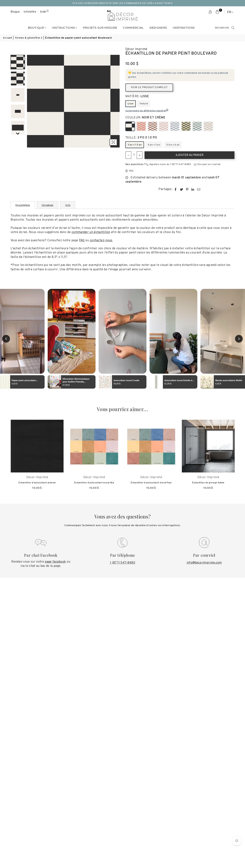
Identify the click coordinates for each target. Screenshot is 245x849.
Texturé (144, 103)
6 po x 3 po (154, 144)
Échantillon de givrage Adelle (208, 482)
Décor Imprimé (136, 49)
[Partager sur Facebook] (175, 189)
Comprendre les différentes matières (145, 110)
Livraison (47, 205)
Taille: (141, 138)
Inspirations (184, 27)
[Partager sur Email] (198, 189)
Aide (43, 12)
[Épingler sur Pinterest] (187, 189)
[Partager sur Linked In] (192, 189)
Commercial (133, 27)
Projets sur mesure (100, 27)
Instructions (63, 27)
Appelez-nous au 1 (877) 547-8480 (170, 164)
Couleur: (145, 118)
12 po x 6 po (173, 144)
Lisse (130, 103)
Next (116, 101)
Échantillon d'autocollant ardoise (37, 482)
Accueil (7, 38)
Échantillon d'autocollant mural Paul (151, 482)
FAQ (130, 171)
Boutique (36, 27)
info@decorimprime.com (204, 563)
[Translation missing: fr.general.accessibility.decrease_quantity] (128, 155)
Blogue (15, 12)
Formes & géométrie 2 (28, 38)
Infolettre (30, 12)
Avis (67, 205)
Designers (158, 27)
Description (23, 205)
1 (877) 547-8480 (122, 563)
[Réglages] (210, 12)
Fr (229, 12)
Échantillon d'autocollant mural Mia (94, 482)
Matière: (137, 96)
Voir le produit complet (149, 87)
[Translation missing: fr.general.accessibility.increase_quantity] (139, 155)
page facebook (55, 562)
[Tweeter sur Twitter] (181, 189)
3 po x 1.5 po (135, 144)
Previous (30, 101)
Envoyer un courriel (208, 164)
